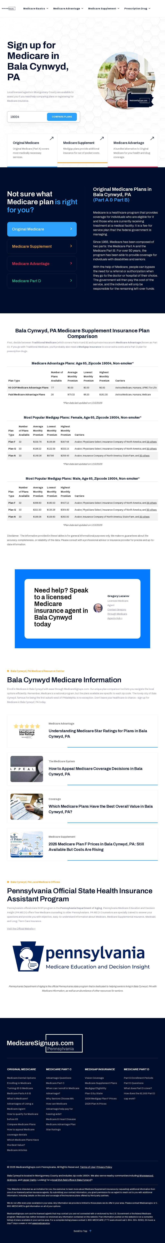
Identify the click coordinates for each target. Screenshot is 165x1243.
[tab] (42, 230)
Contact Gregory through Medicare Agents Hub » (117, 614)
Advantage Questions (58, 1078)
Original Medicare (26, 143)
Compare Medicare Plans (21, 1124)
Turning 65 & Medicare (20, 1088)
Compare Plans (62, 117)
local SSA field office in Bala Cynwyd (71, 1180)
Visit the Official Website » (21, 928)
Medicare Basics (34, 8)
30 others (152, 449)
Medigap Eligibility (95, 1088)
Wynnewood (146, 1175)
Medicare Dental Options (21, 1078)
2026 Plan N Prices (95, 1103)
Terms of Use (87, 1167)
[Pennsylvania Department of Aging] (82, 958)
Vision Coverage (94, 1078)
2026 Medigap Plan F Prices (100, 1098)
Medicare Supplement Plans (101, 1083)
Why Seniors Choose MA (60, 1098)
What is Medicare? (17, 1098)
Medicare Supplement (102, 8)
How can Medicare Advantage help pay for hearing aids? (59, 1108)
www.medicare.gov (41, 1223)
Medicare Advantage (66, 8)
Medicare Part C (55, 1083)
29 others (152, 442)
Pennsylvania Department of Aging (81, 908)
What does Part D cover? (138, 1088)
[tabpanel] (121, 239)
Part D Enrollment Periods (138, 1078)
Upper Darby (29, 1180)
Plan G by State (94, 1093)
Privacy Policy (104, 1167)
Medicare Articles (17, 1150)
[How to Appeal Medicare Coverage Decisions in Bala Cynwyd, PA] (26, 769)
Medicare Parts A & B (19, 1093)
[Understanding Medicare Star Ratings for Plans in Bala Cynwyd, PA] (26, 731)
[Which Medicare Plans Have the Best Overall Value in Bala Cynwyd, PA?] (26, 806)
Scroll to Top (81, 1231)
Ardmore (12, 1180)
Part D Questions (133, 1083)
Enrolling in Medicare (19, 1083)
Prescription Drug (135, 8)
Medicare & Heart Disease (61, 1119)
